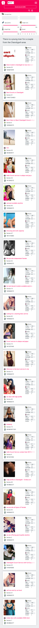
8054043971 (10, 153)
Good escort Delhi (20, 7)
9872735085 (10, 236)
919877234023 (11, 97)
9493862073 (10, 125)
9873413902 (10, 457)
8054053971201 (11, 429)
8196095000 (10, 568)
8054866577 (10, 485)
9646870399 (10, 70)
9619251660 (10, 346)
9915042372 (10, 180)
